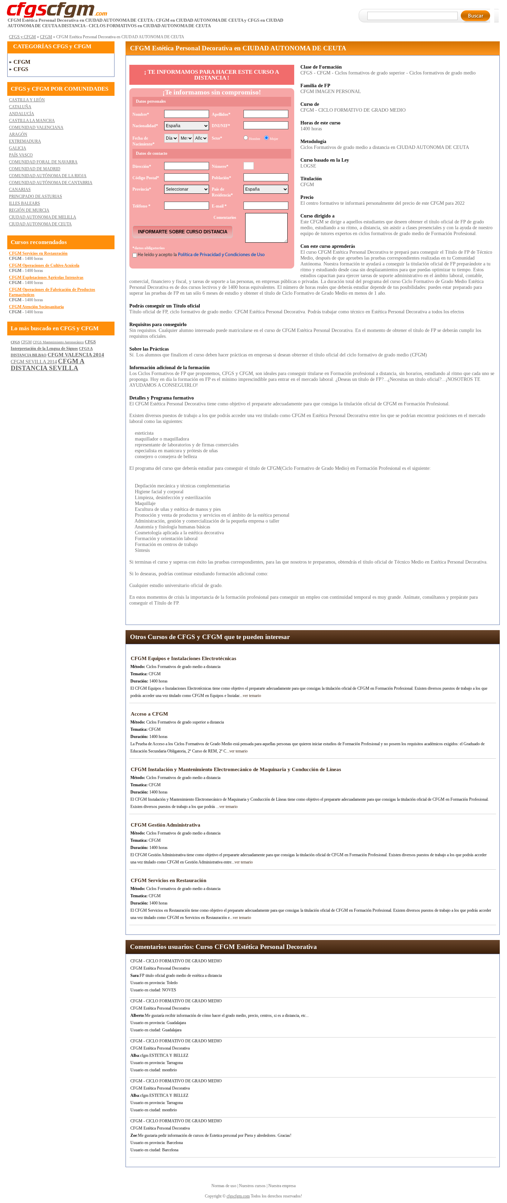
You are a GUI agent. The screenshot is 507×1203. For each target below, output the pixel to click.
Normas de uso (223, 1185)
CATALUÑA (20, 106)
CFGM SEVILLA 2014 (34, 361)
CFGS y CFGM (22, 36)
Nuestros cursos (252, 1185)
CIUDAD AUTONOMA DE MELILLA (42, 217)
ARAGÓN (18, 134)
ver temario (252, 695)
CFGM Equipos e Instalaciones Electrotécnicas (183, 658)
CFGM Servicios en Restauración (38, 253)
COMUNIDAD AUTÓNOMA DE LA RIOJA (48, 175)
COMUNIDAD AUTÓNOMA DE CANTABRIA (50, 182)
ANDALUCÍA (21, 113)
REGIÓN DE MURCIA (29, 210)
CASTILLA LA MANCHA (32, 120)
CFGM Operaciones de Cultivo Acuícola (44, 265)
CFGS (20, 69)
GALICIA (17, 148)
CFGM (46, 36)
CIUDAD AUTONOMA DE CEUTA (40, 224)
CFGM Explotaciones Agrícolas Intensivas (46, 277)
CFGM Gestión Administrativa (165, 825)
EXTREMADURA (25, 141)
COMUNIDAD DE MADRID (34, 168)
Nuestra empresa (282, 1185)
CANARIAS (20, 189)
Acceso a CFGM (149, 714)
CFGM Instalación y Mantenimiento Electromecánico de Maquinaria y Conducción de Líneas (236, 769)
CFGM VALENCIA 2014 (76, 354)
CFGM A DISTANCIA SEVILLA (47, 364)
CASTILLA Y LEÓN (27, 100)
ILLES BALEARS (24, 203)
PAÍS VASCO (21, 155)
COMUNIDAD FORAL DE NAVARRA (43, 162)
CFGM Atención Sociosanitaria (36, 306)
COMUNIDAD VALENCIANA (36, 127)
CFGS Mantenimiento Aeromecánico (58, 342)
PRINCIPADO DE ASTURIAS (35, 196)
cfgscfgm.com (238, 1196)
